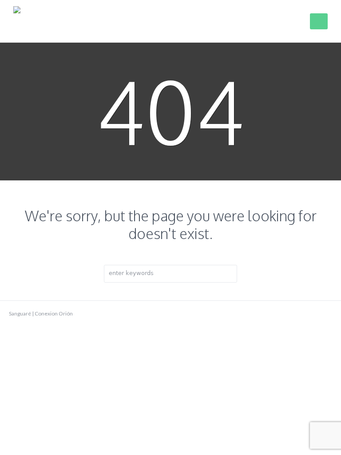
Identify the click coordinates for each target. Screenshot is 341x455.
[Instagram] (327, 313)
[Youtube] (313, 313)
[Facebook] (299, 313)
